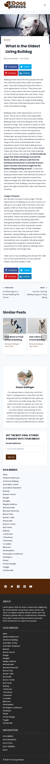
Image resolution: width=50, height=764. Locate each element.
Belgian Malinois (10, 504)
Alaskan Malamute (11, 478)
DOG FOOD (7, 743)
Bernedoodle (9, 507)
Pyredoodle (8, 570)
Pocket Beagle (9, 563)
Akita (5, 474)
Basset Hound (9, 494)
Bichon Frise (8, 514)
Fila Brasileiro (8, 550)
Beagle (6, 497)
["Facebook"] (5, 586)
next (44, 337)
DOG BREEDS (8, 736)
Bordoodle (7, 520)
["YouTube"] (30, 586)
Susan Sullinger (12, 58)
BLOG (5, 750)
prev (6, 337)
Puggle (6, 567)
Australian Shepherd (12, 487)
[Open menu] (45, 5)
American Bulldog (11, 481)
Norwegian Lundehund (13, 553)
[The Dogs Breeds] (15, 5)
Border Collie (8, 517)
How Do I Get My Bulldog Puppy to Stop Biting (37, 293)
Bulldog (7, 40)
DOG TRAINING (9, 746)
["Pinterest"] (24, 586)
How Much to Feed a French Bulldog (14, 338)
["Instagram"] (18, 586)
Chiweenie (7, 540)
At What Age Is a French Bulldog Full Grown (11, 293)
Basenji (6, 491)
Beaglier (6, 501)
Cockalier (7, 544)
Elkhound (7, 547)
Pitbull (5, 560)
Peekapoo (7, 557)
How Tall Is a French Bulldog (37, 338)
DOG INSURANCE (9, 739)
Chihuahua (8, 537)
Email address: (13, 443)
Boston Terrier (9, 524)
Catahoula (8, 534)
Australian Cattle (10, 484)
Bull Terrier (7, 527)
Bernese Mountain (11, 511)
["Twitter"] (12, 586)
